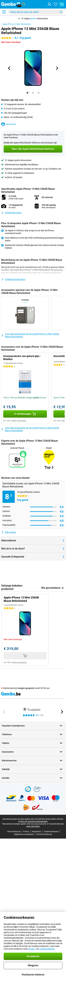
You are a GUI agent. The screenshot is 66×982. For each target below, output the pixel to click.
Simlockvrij (11, 124)
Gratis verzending (19, 421)
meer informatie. (33, 826)
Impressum (36, 831)
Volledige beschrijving (15, 279)
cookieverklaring (46, 949)
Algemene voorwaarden (24, 834)
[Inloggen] (49, 4)
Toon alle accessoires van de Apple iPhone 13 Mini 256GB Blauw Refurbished (32, 335)
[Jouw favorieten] (55, 4)
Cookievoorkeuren (51, 831)
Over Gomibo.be (13, 831)
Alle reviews (10, 532)
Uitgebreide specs (13, 212)
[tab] (27, 93)
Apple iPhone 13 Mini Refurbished (17, 24)
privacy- (32, 949)
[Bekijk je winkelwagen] (62, 4)
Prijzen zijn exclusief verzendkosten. (33, 821)
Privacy (26, 831)
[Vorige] (9, 68)
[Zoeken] (61, 11)
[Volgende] (57, 68)
